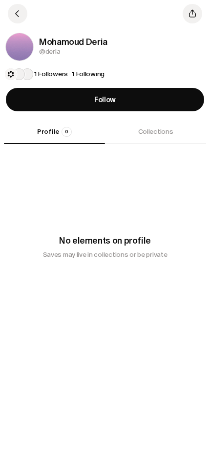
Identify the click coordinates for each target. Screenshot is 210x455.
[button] (19, 47)
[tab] (54, 135)
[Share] (192, 13)
